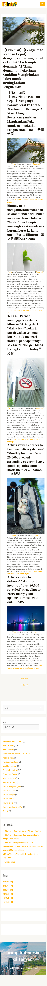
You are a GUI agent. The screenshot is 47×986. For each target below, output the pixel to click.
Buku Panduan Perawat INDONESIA (17, 754)
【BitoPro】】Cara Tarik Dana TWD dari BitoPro (22, 831)
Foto (13, 164)
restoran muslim (9, 778)
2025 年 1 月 (8, 902)
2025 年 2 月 (8, 898)
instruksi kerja (8, 758)
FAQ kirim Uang (9, 862)
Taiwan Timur (8, 799)
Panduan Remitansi (10, 762)
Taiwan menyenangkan (12, 786)
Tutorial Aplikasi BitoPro (12, 807)
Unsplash (36, 164)
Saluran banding (9, 782)
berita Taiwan (8, 746)
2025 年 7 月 (8, 882)
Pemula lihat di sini (10, 770)
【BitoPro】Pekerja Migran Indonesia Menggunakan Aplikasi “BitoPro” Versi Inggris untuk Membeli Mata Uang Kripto (23, 846)
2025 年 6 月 (8, 886)
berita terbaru (8, 750)
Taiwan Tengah (9, 795)
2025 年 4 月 (8, 890)
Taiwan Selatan (9, 791)
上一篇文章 (23, 678)
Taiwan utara (8, 803)
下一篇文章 (23, 685)
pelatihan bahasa (9, 766)
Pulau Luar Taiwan (10, 774)
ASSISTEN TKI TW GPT (12, 741)
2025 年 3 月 (8, 894)
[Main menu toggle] (42, 4)
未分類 (5, 811)
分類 (4, 722)
